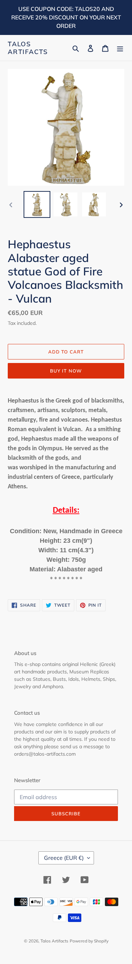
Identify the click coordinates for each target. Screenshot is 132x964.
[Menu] (120, 47)
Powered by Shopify (89, 941)
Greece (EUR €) (64, 857)
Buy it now (66, 371)
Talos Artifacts (28, 47)
